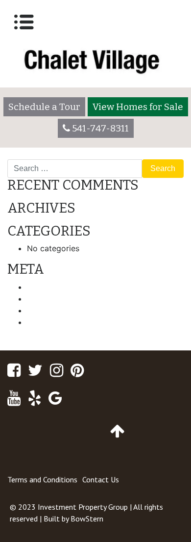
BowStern (87, 518)
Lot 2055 (28, 155)
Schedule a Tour (44, 106)
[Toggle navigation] (24, 22)
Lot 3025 (162, 155)
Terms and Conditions (42, 479)
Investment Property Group (83, 507)
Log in (38, 287)
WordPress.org (54, 322)
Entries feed (49, 299)
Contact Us (100, 479)
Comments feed (56, 310)
